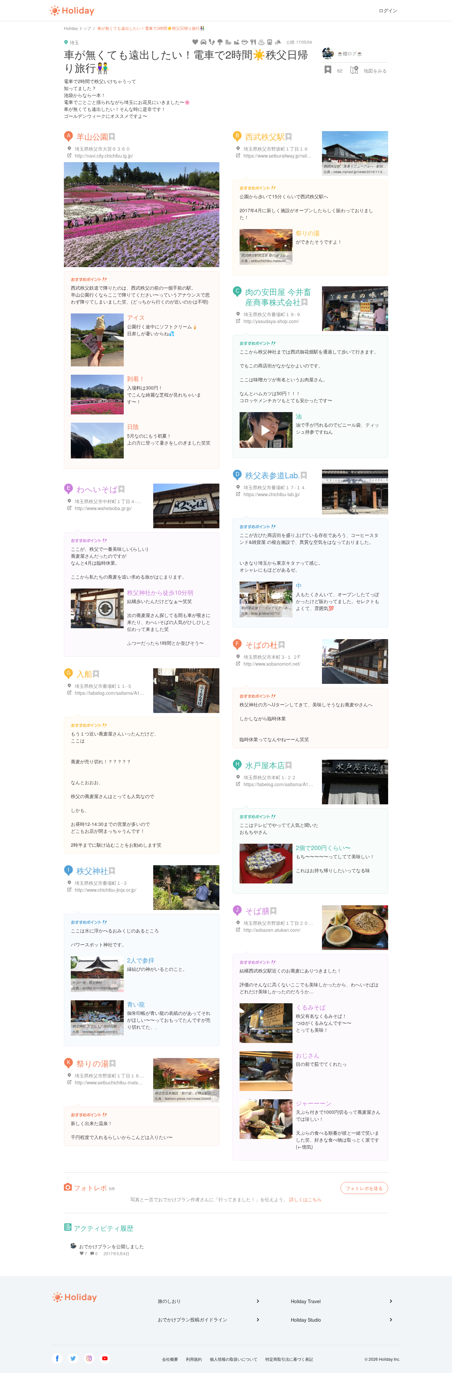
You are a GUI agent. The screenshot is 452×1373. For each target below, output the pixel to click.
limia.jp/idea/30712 (265, 613)
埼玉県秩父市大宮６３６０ (102, 148)
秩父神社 (92, 870)
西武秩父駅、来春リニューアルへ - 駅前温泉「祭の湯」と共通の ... (373, 166)
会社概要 (170, 1359)
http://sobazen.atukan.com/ (272, 929)
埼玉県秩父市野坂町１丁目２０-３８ (281, 923)
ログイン (388, 10)
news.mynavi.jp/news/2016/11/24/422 (362, 171)
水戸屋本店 (265, 765)
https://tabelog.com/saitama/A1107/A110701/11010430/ (133, 692)
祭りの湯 (92, 1063)
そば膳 (257, 910)
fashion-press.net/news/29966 (188, 1098)
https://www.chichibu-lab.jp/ (272, 494)
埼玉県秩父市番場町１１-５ (103, 686)
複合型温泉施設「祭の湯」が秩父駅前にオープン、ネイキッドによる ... (208, 1093)
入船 (84, 673)
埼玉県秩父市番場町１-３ (101, 882)
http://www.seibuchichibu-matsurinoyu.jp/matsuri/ (126, 1082)
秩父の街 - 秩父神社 (87, 982)
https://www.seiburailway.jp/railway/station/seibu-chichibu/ (303, 155)
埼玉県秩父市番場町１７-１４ (274, 487)
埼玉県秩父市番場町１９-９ (272, 314)
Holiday (71, 10)
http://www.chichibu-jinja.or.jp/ (105, 889)
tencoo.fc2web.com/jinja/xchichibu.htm (111, 1031)
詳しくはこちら (305, 1199)
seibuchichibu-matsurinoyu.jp (273, 261)
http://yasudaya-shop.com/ (271, 321)
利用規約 (194, 1359)
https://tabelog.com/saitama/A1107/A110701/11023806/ (302, 784)
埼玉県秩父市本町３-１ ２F (272, 656)
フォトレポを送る (364, 1188)
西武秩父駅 (265, 136)
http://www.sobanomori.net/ (272, 663)
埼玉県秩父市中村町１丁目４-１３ (110, 501)
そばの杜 (261, 644)
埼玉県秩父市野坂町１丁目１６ (276, 148)
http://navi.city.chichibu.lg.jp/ (104, 155)
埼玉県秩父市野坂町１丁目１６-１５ (113, 1075)
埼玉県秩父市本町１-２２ (270, 777)
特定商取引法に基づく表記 (289, 1359)
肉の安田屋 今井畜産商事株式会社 (278, 297)
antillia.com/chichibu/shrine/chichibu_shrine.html (118, 988)
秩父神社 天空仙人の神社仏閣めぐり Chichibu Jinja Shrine (115, 1026)
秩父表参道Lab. (272, 475)
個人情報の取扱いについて (233, 1359)
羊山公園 (92, 136)
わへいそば (97, 489)
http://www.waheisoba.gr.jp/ (103, 508)
